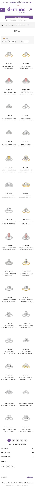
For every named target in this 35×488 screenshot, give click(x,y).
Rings (6, 25)
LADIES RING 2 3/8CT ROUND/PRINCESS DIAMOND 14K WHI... (9, 405)
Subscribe (30, 477)
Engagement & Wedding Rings (17, 25)
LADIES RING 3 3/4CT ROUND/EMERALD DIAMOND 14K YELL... (26, 198)
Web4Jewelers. (25, 485)
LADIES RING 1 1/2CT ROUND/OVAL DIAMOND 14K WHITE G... (9, 353)
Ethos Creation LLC (15, 483)
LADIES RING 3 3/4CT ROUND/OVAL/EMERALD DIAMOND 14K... (26, 146)
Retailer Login (19, 17)
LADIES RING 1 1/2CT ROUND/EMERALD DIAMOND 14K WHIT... (8, 327)
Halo (28, 25)
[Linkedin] (13, 466)
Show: (21, 41)
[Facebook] (3, 466)
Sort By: (4, 41)
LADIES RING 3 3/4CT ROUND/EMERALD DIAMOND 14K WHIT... (8, 198)
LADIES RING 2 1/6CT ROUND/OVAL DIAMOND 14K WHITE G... (26, 120)
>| (25, 440)
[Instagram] (8, 466)
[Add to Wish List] (15, 49)
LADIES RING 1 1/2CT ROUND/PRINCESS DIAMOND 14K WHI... (26, 353)
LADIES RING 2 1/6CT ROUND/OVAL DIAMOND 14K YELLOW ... (26, 68)
